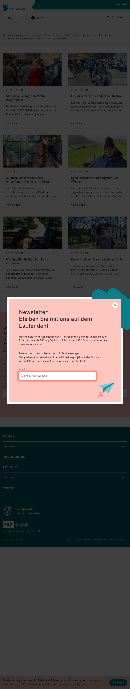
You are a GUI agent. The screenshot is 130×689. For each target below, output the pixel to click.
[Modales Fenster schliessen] (115, 305)
